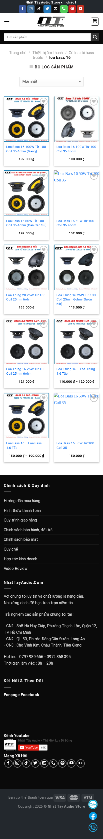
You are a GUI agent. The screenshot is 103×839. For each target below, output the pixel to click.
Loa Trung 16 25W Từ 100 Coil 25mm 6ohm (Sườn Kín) (76, 299)
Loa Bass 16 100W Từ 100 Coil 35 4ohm (76, 149)
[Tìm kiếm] (95, 37)
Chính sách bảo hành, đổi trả (28, 530)
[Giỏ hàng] (95, 22)
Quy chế (11, 549)
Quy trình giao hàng (20, 520)
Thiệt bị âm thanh (47, 52)
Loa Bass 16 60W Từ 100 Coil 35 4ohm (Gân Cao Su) (26, 223)
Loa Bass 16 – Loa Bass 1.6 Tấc (24, 445)
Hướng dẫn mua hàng (22, 500)
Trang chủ (17, 52)
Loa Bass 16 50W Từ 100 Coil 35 (75, 445)
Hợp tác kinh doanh (20, 559)
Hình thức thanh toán (22, 510)
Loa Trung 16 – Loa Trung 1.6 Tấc (75, 371)
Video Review (16, 568)
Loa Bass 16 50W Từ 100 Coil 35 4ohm (75, 223)
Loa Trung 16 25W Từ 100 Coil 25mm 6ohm (26, 371)
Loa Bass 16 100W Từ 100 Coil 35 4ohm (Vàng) (26, 149)
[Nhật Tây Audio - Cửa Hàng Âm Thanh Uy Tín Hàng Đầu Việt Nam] (51, 21)
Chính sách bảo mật (21, 539)
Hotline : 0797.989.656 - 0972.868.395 (37, 656)
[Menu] (7, 21)
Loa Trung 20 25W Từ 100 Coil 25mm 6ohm (26, 297)
